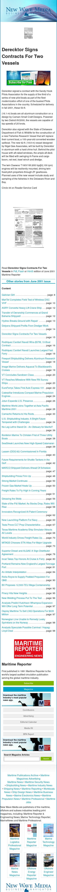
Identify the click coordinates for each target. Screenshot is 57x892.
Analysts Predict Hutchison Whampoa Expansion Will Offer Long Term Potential (27, 604)
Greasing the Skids (11, 498)
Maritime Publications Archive (23, 775)
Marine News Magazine (15, 872)
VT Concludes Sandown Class (18, 374)
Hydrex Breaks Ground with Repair (20, 320)
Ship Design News (22, 792)
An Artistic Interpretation (14, 572)
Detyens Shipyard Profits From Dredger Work (25, 325)
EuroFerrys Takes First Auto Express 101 (23, 387)
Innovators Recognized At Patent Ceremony (24, 511)
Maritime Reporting (32, 788)
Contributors (28, 709)
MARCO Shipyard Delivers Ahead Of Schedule (26, 467)
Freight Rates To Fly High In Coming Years (24, 490)
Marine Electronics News (27, 795)
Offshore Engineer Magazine (48, 872)
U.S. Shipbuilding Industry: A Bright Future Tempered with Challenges (23, 420)
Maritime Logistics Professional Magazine (14, 843)
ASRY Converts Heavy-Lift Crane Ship (22, 307)
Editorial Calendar (28, 721)
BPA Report (28, 734)
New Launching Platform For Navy (19, 520)
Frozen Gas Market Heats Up (17, 485)
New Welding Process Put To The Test (22, 598)
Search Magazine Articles (17, 754)
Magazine (28, 689)
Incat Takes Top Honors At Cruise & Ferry (23, 559)
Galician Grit (8, 294)
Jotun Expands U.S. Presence (17, 400)
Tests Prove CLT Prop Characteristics (21, 524)
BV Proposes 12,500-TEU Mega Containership (26, 585)
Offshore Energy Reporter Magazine (31, 873)
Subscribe (28, 683)
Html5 (30, 271)
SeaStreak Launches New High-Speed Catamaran (28, 443)
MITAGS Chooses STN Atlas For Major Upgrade (27, 542)
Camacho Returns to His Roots (18, 414)
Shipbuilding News (16, 785)
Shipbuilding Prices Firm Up (16, 476)
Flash (21, 271)
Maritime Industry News (40, 785)
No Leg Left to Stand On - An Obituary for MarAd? (27, 427)
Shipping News (12, 788)
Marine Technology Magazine (49, 842)
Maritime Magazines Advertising (33, 777)
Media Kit (28, 728)
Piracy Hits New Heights (14, 593)
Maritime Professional (33, 798)
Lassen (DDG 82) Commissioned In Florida (24, 451)
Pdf (15, 271)
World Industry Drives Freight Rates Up (22, 537)
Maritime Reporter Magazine (31, 842)
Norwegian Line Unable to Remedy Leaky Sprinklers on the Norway (23, 620)
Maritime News (15, 782)
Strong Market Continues (14, 480)
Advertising (28, 715)
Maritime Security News (37, 782)
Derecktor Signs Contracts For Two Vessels (24, 334)
